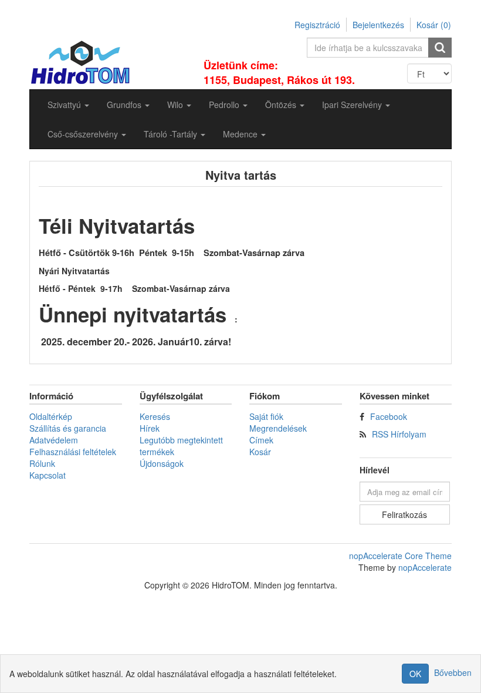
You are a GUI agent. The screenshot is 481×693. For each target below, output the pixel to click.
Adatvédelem (53, 440)
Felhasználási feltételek (72, 451)
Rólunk (42, 463)
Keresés (155, 416)
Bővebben (453, 672)
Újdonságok (162, 463)
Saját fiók (266, 416)
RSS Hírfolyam (399, 434)
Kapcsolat (47, 475)
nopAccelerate (425, 567)
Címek (261, 440)
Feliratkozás (404, 514)
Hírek (150, 428)
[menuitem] (68, 104)
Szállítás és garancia (67, 428)
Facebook (388, 416)
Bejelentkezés (378, 25)
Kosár (260, 451)
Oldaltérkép (50, 416)
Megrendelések (278, 428)
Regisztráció (317, 25)
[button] (68, 104)
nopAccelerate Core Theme (400, 555)
